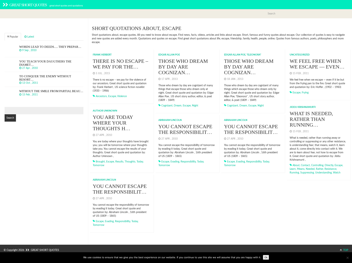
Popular (13, 37)
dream (178, 105)
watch (336, 172)
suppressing (307, 172)
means (301, 169)
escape (112, 96)
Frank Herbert (102, 55)
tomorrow (98, 165)
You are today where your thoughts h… (113, 122)
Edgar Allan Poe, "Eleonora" (242, 55)
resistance (330, 169)
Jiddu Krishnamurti (303, 107)
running (294, 172)
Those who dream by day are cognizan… (183, 66)
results (119, 161)
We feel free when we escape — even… (317, 64)
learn (293, 169)
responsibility (188, 161)
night (195, 105)
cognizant (167, 105)
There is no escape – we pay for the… (120, 64)
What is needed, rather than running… (311, 119)
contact (305, 165)
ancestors (101, 96)
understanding (323, 172)
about (296, 165)
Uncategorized (300, 55)
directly (329, 165)
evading (174, 161)
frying (305, 92)
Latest (30, 37)
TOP (345, 250)
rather (319, 169)
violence (122, 96)
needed (310, 169)
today (140, 161)
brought (100, 161)
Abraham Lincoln (170, 120)
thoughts (130, 161)
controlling (317, 165)
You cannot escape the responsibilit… (185, 129)
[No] (347, 258)
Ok (265, 257)
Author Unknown (105, 111)
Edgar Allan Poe (169, 55)
